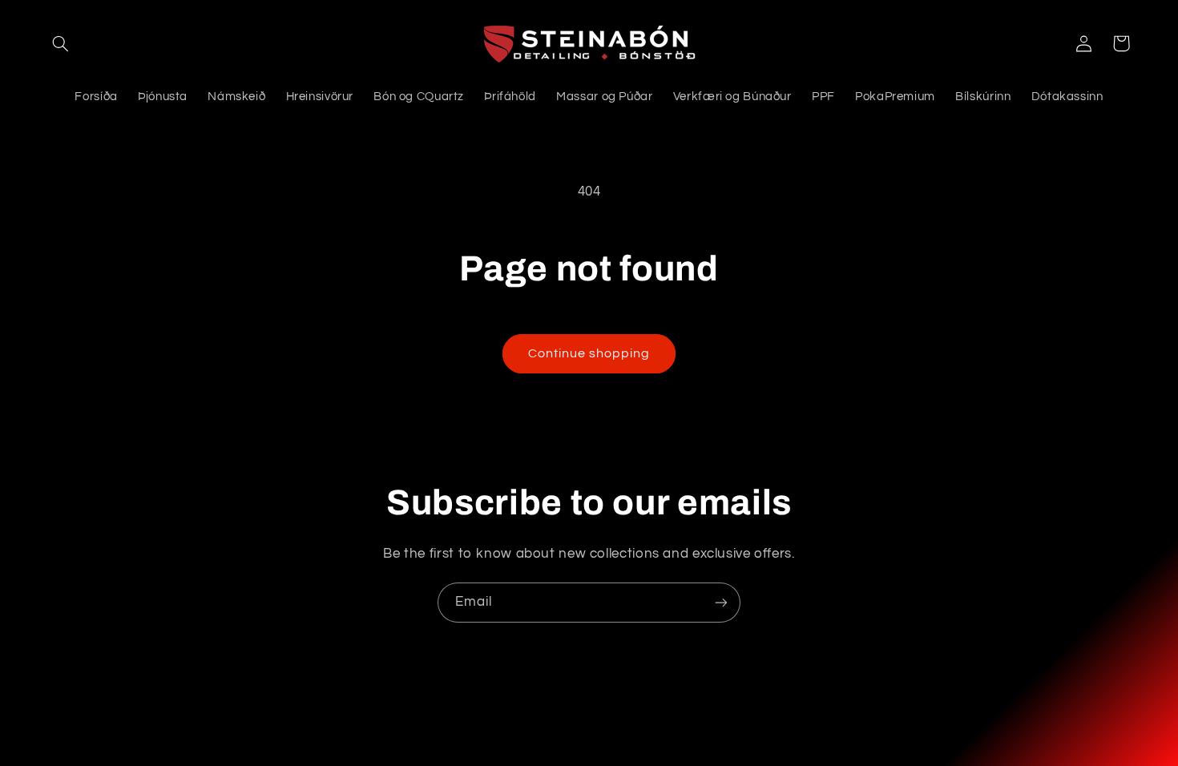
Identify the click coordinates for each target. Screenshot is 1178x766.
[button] (60, 43)
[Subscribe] (721, 602)
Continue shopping (589, 353)
